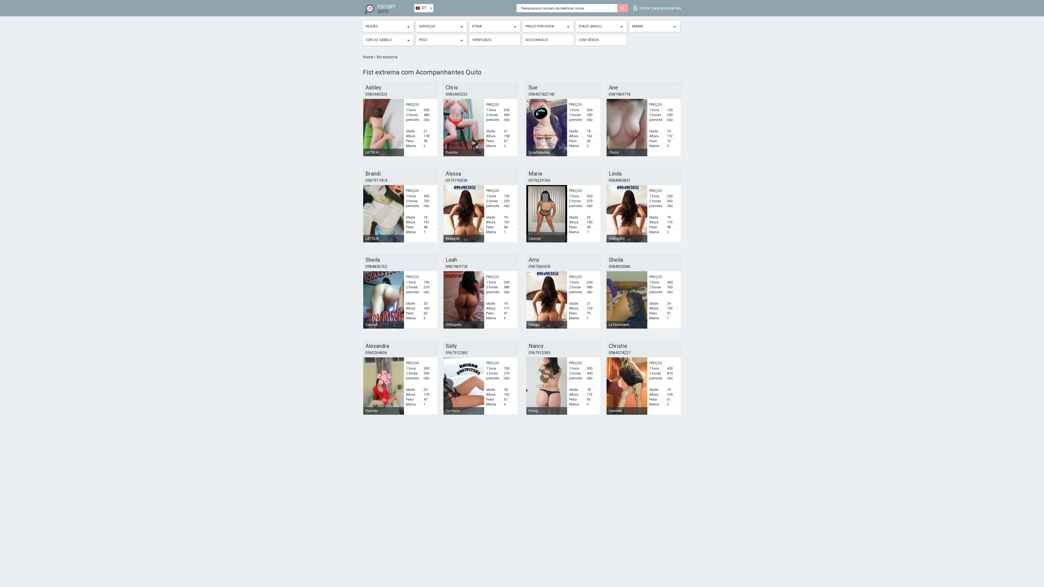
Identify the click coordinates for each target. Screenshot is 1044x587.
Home (368, 57)
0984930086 (619, 266)
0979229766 (539, 180)
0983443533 (376, 94)
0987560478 (539, 266)
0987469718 (619, 94)
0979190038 (456, 180)
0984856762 (376, 266)
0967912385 (456, 352)
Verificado (482, 40)
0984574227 (619, 352)
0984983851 (619, 180)
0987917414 (376, 180)
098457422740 (542, 94)
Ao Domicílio (537, 40)
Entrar (660, 8)
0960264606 (376, 352)
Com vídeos (589, 40)
